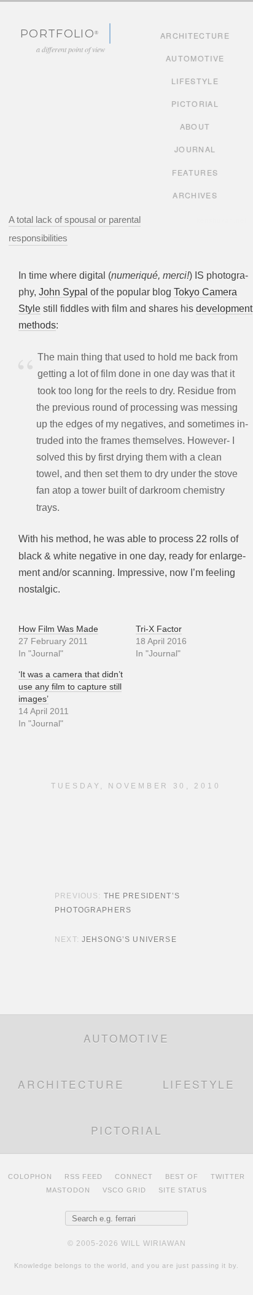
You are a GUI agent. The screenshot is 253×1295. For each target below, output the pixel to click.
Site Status (182, 1190)
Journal (195, 149)
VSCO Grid (124, 1190)
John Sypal (63, 292)
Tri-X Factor (159, 629)
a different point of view (70, 49)
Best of (181, 1176)
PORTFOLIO (57, 33)
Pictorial (195, 103)
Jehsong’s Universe (129, 939)
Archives (195, 195)
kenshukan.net (222, 220)
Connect (134, 1176)
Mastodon (68, 1190)
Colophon (30, 1176)
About (195, 126)
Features (195, 172)
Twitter (228, 1176)
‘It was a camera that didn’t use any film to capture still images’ (70, 686)
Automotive (195, 58)
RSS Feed (83, 1176)
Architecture (195, 35)
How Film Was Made (58, 629)
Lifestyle (195, 81)
